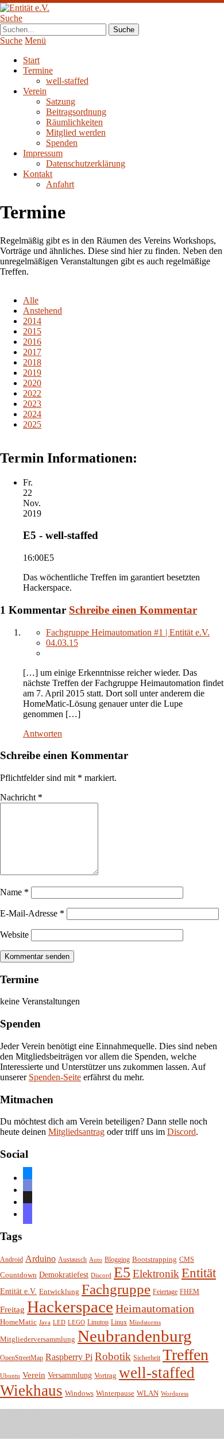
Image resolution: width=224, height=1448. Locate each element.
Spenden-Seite (55, 1077)
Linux (119, 1322)
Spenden (62, 143)
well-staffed (67, 81)
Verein (35, 91)
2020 (32, 383)
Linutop (98, 1322)
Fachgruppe (116, 1289)
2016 (32, 341)
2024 (32, 414)
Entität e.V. (18, 1291)
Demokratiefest (63, 1274)
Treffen (185, 1355)
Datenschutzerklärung (85, 163)
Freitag (12, 1309)
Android (11, 1260)
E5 (122, 1272)
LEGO (76, 1322)
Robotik (113, 1356)
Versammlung (70, 1375)
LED (59, 1322)
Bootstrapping (154, 1260)
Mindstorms (145, 1322)
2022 (32, 393)
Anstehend (42, 310)
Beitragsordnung (76, 112)
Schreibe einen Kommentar (133, 610)
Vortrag (105, 1375)
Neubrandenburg (135, 1336)
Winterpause (115, 1393)
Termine (38, 70)
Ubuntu (10, 1376)
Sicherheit (146, 1358)
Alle (30, 300)
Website (14, 934)
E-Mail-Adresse (32, 913)
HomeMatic (18, 1322)
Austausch (72, 1260)
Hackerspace (70, 1306)
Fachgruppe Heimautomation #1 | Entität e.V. (128, 632)
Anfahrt (60, 184)
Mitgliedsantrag (76, 1132)
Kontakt (37, 174)
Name (14, 892)
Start (31, 60)
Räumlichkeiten (74, 122)
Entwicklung (59, 1292)
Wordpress (174, 1394)
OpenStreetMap (21, 1358)
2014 (32, 321)
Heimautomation (154, 1308)
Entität (198, 1272)
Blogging (117, 1260)
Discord (181, 1132)
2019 (32, 373)
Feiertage (165, 1292)
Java (45, 1322)
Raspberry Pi (68, 1357)
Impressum (43, 153)
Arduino (40, 1259)
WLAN (148, 1393)
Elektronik (156, 1274)
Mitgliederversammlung (37, 1339)
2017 (32, 352)
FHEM (189, 1292)
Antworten (42, 733)
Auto (95, 1260)
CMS (186, 1260)
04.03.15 (62, 643)
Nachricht (21, 797)
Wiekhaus (31, 1390)
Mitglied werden (76, 132)
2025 (32, 424)
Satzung (60, 101)
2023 (32, 404)
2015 (32, 331)
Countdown (18, 1275)
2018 (32, 362)
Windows (79, 1393)
